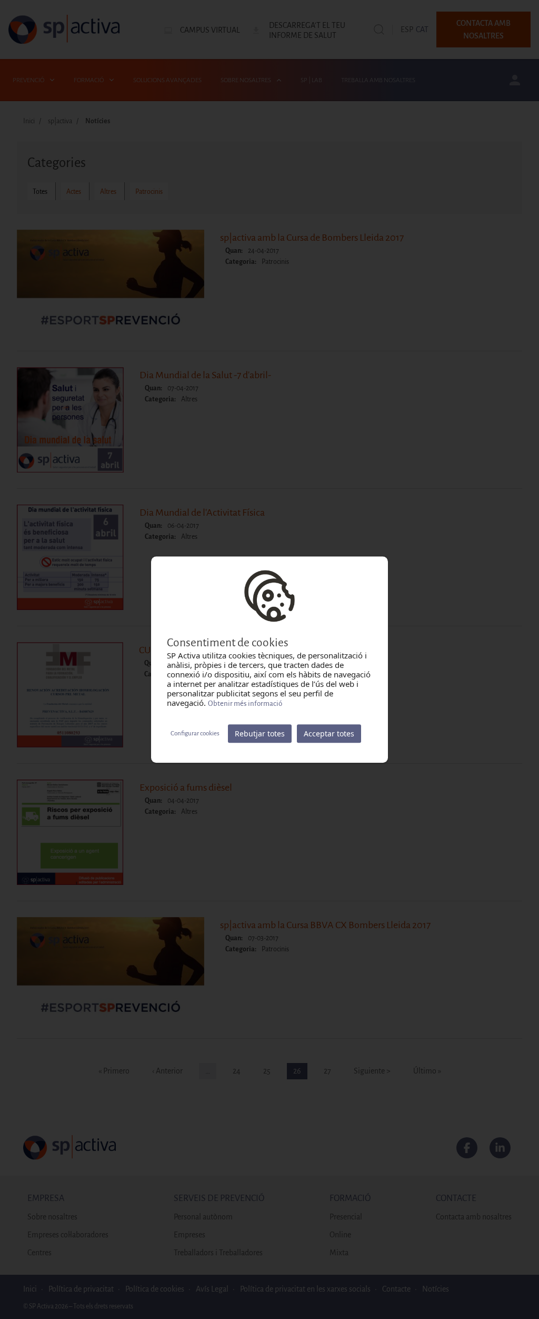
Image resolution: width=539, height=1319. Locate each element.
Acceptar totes (329, 734)
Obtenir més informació (245, 703)
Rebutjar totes (260, 734)
